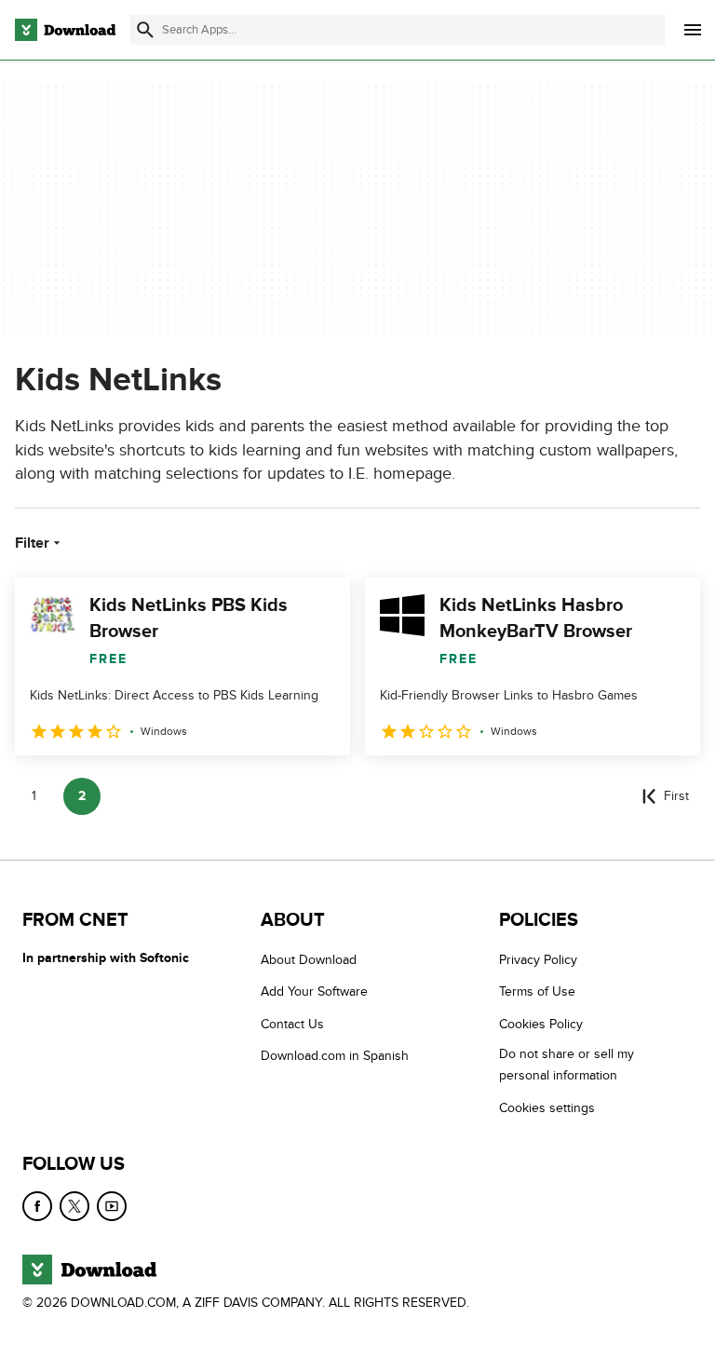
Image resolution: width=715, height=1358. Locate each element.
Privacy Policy (538, 960)
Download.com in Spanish (335, 1056)
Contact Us (292, 1023)
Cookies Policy (541, 1023)
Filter (32, 543)
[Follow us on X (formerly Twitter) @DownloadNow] (74, 1206)
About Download (309, 960)
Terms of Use (537, 991)
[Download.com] (65, 30)
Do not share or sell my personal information (566, 1064)
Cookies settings (547, 1107)
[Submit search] (145, 30)
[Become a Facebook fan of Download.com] (37, 1206)
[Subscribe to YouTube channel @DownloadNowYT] (112, 1206)
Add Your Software (314, 991)
